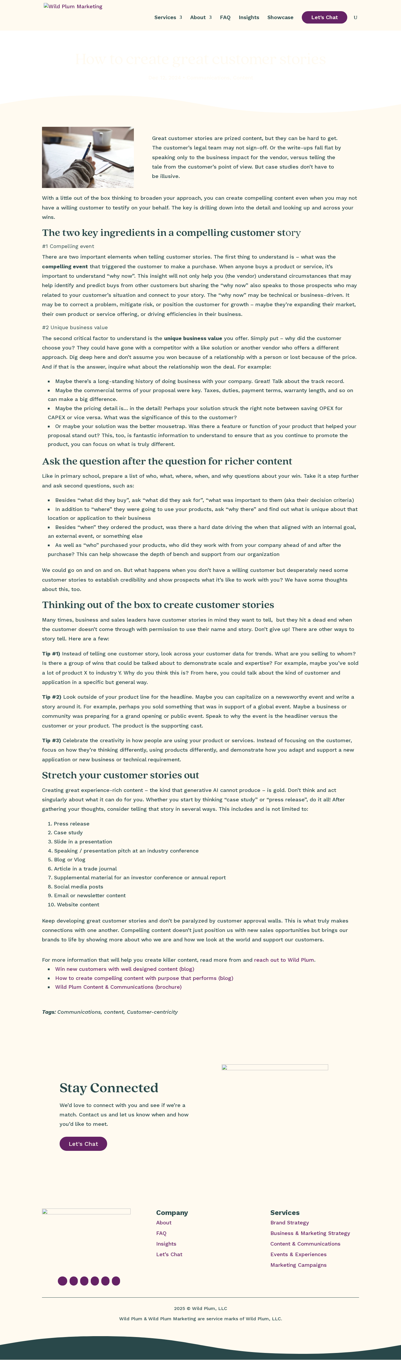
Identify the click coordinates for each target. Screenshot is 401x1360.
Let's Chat (83, 1143)
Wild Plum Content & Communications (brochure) (118, 987)
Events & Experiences (298, 1254)
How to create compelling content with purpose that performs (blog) (144, 978)
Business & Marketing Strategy (310, 1233)
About (198, 17)
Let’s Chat (324, 17)
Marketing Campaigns (298, 1265)
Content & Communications (305, 1244)
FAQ (225, 17)
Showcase (280, 17)
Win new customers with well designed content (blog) (124, 969)
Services (165, 17)
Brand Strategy (289, 1222)
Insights (249, 17)
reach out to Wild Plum (284, 960)
